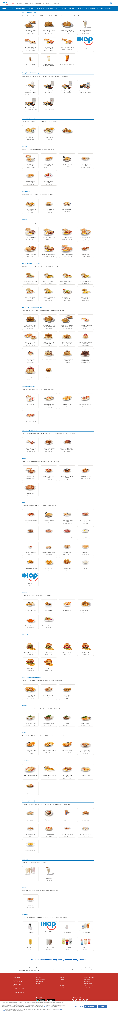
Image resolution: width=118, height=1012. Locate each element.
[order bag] (114, 3)
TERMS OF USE (45, 1003)
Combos (80, 8)
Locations (38, 977)
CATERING (17, 977)
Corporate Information (89, 977)
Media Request (87, 979)
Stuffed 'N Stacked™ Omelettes (94, 8)
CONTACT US (18, 992)
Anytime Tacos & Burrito (52, 8)
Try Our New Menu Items (18, 8)
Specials (38, 983)
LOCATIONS (29, 3)
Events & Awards (63, 987)
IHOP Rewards (39, 981)
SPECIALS (38, 3)
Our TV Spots (63, 985)
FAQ (61, 983)
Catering (55, 3)
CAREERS (17, 985)
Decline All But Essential (90, 1006)
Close (102, 1006)
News (61, 981)
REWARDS (20, 3)
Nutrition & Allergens (88, 987)
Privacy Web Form (88, 983)
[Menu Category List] (4, 8)
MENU (13, 3)
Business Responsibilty (89, 985)
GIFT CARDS (46, 3)
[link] (5, 8)
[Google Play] (40, 1000)
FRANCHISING (19, 989)
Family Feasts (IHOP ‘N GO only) (35, 8)
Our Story (62, 977)
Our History (62, 979)
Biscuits (64, 8)
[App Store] (51, 1000)
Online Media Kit (87, 981)
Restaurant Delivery (40, 979)
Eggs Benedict (72, 8)
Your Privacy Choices (78, 1006)
